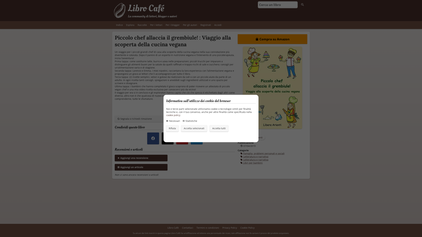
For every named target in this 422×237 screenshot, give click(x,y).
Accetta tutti (219, 128)
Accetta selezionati (194, 128)
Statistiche (191, 120)
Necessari (174, 120)
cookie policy (173, 115)
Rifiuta (172, 128)
